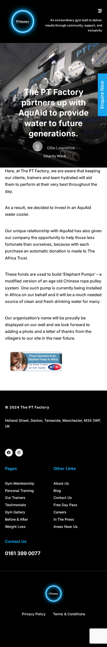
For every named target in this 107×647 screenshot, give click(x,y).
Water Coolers (40, 364)
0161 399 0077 (23, 553)
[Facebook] (9, 452)
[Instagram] (19, 452)
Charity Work (55, 156)
